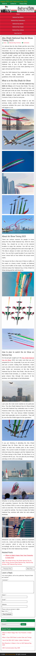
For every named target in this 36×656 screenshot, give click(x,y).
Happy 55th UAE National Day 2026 (13, 1)
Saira (5, 42)
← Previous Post (6, 568)
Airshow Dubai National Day (17, 562)
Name (4, 595)
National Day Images (18, 27)
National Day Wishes (18, 17)
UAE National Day (10, 654)
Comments (26, 42)
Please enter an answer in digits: (11, 609)
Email (4, 599)
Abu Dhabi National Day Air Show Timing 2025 (17, 39)
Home (18, 14)
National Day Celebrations (18, 20)
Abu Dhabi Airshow (10, 560)
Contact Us (13, 3)
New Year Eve (18, 33)
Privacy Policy (23, 3)
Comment (5, 580)
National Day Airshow (18, 30)
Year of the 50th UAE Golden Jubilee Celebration (15, 640)
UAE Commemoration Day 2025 (11, 648)
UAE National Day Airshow (14, 564)
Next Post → (30, 568)
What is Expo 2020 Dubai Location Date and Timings (17, 637)
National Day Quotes (18, 23)
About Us (4, 3)
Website (4, 604)
